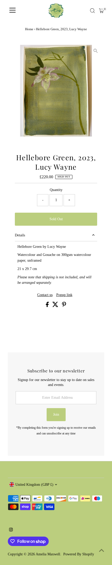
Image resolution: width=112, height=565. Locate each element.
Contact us (45, 295)
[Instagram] (11, 530)
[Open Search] (92, 10)
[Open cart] (101, 10)
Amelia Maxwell (48, 554)
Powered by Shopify (78, 554)
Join (56, 414)
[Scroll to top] (101, 550)
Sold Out (56, 219)
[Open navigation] (12, 10)
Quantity (56, 190)
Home (29, 29)
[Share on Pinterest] (64, 306)
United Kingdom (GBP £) (34, 485)
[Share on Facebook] (48, 306)
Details (20, 235)
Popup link (64, 295)
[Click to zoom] (96, 51)
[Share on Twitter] (55, 306)
